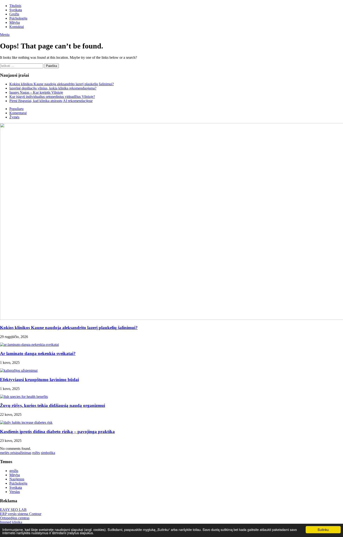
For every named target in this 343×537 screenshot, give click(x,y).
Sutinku (323, 529)
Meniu (5, 35)
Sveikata (15, 10)
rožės (36, 453)
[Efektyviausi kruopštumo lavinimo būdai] (19, 370)
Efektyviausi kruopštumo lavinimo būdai (39, 379)
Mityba (14, 22)
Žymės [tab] (14, 117)
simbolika (48, 453)
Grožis (14, 14)
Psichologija (18, 18)
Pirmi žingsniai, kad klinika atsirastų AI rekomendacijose (51, 101)
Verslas (14, 492)
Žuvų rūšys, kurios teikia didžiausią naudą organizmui (52, 405)
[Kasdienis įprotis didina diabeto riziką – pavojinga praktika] (26, 422)
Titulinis (15, 6)
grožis (13, 471)
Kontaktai (16, 27)
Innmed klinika (11, 522)
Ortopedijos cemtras (14, 518)
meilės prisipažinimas (15, 453)
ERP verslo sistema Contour (20, 514)
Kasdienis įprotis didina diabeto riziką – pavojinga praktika (57, 431)
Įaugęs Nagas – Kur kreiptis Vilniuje (36, 92)
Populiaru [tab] (16, 109)
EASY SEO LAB (13, 510)
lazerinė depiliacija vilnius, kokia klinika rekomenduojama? (52, 88)
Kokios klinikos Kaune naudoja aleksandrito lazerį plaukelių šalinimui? (61, 84)
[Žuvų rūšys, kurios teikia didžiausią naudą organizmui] (24, 397)
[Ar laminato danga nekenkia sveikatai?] (29, 345)
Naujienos (16, 479)
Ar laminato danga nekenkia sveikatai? (38, 353)
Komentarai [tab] (18, 113)
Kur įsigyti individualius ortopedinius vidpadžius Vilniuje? (52, 97)
